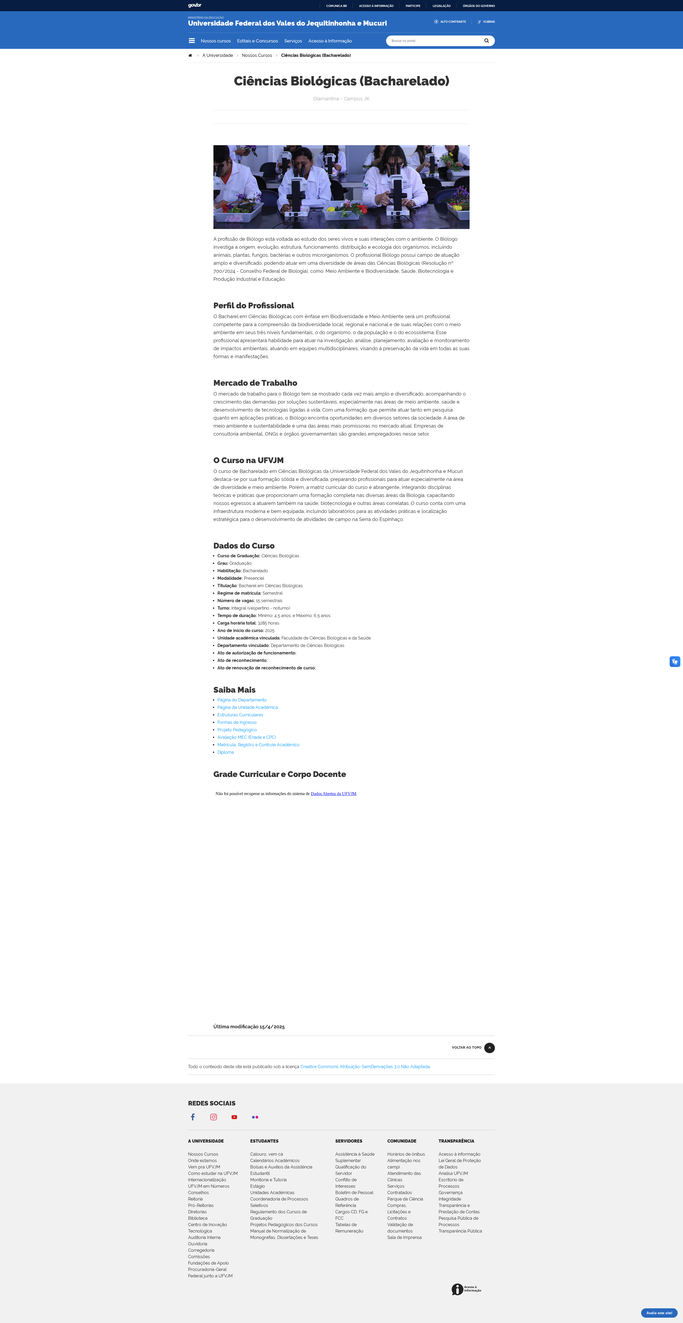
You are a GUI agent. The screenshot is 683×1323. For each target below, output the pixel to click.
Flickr (255, 1116)
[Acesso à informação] (467, 1289)
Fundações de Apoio (208, 1263)
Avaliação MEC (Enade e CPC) (246, 737)
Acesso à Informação (330, 41)
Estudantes (264, 1141)
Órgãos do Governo (479, 6)
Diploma (225, 752)
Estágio (257, 1186)
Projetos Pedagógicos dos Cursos (284, 1224)
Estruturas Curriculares (240, 714)
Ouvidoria (197, 1243)
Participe (413, 6)
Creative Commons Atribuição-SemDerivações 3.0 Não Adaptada (365, 1066)
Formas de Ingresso (237, 722)
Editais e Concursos (257, 41)
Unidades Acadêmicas (272, 1192)
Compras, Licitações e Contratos (399, 1212)
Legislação (442, 6)
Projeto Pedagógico (237, 729)
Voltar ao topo (467, 1047)
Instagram (213, 1116)
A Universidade (217, 55)
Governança (451, 1192)
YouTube (234, 1116)
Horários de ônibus (406, 1154)
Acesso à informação (376, 6)
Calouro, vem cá (266, 1154)
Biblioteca (198, 1218)
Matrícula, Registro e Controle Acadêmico (258, 744)
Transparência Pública (460, 1231)
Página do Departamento (242, 699)
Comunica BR (336, 6)
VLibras (489, 21)
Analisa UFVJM (453, 1173)
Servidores (348, 1141)
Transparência (456, 1141)
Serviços (293, 41)
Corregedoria (201, 1250)
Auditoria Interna (204, 1237)
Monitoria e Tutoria (268, 1179)
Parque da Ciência (405, 1199)
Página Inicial (190, 55)
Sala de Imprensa (404, 1237)
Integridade (450, 1199)
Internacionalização (207, 1179)
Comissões (199, 1256)
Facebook (192, 1116)
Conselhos (198, 1192)
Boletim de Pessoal (354, 1192)
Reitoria (195, 1199)
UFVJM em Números (208, 1186)
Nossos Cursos (257, 55)
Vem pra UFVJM (204, 1167)
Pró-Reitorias (201, 1205)
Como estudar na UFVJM (213, 1173)
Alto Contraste (453, 21)
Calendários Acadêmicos (275, 1160)
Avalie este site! (659, 1313)
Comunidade (401, 1141)
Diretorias (197, 1211)
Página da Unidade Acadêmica (247, 707)
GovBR (194, 5)
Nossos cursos (216, 41)
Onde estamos (202, 1160)
